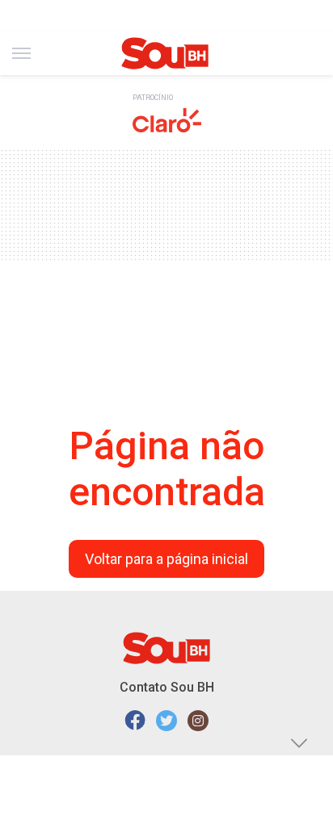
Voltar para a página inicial (166, 558)
